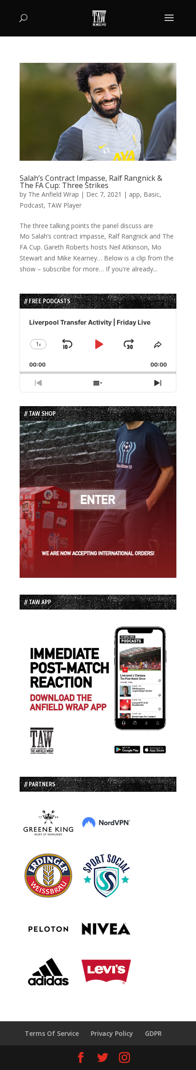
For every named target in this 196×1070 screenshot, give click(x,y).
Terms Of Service (52, 1033)
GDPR (153, 1033)
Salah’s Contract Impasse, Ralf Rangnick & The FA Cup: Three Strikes (91, 181)
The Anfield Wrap (53, 194)
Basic (152, 194)
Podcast (32, 205)
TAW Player (64, 205)
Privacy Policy (112, 1033)
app (134, 194)
